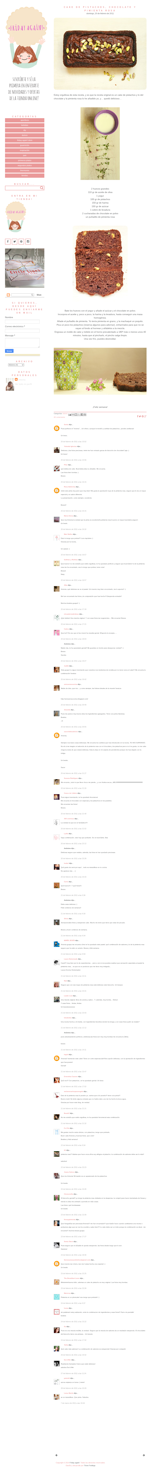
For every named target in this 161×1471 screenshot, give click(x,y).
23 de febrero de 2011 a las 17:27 (73, 1236)
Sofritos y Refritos (71, 560)
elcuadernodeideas (71, 614)
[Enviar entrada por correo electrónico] (69, 415)
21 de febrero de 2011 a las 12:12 (73, 1028)
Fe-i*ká (66, 1128)
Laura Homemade (71, 959)
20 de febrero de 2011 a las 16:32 (73, 529)
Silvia (66, 918)
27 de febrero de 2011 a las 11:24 (73, 1373)
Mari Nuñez (68, 534)
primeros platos (24, 160)
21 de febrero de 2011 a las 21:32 (73, 1123)
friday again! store (24, 140)
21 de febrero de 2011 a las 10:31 (73, 991)
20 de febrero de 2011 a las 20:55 (73, 727)
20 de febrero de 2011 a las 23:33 (73, 877)
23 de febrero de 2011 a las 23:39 (73, 1288)
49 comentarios (59, 417)
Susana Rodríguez (71, 778)
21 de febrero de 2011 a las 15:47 (73, 1071)
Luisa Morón (68, 1393)
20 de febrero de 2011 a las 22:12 (73, 843)
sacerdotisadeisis (71, 731)
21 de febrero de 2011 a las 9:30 (73, 914)
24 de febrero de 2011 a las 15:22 (73, 1322)
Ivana (66, 1308)
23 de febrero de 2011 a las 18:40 (73, 1255)
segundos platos (25, 165)
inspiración (24, 150)
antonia (21, 379)
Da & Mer (67, 1360)
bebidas (24, 125)
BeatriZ (66, 1113)
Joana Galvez (69, 1172)
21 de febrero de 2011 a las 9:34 (73, 936)
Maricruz (67, 1293)
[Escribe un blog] (76, 414)
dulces (25, 135)
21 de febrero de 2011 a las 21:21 (73, 1108)
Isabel (66, 863)
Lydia (66, 833)
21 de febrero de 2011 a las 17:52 (73, 1086)
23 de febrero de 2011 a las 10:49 (73, 1189)
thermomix (24, 170)
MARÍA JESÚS (69, 940)
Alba (65, 585)
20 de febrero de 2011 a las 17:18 (73, 609)
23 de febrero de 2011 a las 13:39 (73, 1215)
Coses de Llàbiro (70, 793)
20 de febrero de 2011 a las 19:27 (73, 661)
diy (24, 130)
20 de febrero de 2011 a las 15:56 (73, 460)
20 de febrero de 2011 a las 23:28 (73, 858)
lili (65, 1150)
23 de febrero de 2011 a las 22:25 (73, 1273)
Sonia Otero (68, 1241)
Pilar (66, 465)
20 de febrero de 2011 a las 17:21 (73, 624)
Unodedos (68, 1018)
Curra (66, 882)
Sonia (66, 424)
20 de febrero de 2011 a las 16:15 (73, 482)
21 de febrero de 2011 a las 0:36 (73, 895)
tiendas (25, 175)
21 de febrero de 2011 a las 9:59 (73, 954)
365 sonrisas (69, 818)
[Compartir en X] (78, 414)
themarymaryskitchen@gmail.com (77, 1260)
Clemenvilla (68, 1194)
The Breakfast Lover (72, 1278)
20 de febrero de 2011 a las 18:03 (73, 639)
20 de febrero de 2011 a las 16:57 (73, 555)
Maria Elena (68, 516)
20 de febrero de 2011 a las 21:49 (73, 814)
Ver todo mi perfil (23, 384)
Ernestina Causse (71, 1076)
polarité (67, 1378)
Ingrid (66, 1054)
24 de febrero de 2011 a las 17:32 (73, 1340)
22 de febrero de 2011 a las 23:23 (73, 1167)
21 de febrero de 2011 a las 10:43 (73, 1013)
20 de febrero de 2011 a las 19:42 (73, 679)
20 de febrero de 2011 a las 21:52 (73, 829)
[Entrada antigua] (144, 1455)
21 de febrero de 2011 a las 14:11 (73, 1050)
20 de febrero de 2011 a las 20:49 (73, 705)
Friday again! (75, 1463)
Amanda (67, 710)
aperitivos (25, 120)
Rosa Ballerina (69, 487)
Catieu (66, 629)
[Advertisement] (77, 1428)
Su (65, 1326)
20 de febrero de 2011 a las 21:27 (73, 773)
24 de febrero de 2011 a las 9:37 (73, 1303)
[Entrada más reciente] (56, 1455)
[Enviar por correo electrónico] (73, 414)
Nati (65, 981)
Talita (66, 1345)
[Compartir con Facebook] (81, 414)
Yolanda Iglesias (70, 446)
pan (24, 155)
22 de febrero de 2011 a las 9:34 (73, 1145)
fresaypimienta (69, 1219)
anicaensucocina (70, 684)
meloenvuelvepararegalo (73, 1091)
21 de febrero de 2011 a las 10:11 (73, 976)
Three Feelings (89, 1465)
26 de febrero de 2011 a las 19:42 (73, 1355)
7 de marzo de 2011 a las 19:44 (73, 1403)
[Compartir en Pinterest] (84, 414)
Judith (66, 666)
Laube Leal (68, 996)
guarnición (24, 145)
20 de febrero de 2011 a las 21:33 (73, 788)
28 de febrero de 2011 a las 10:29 (73, 1388)
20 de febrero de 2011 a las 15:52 (73, 442)
